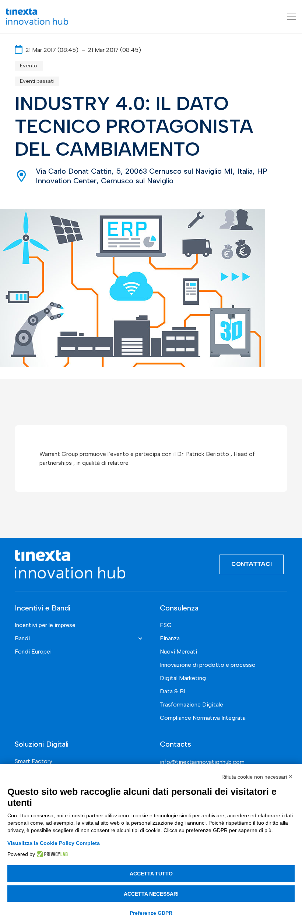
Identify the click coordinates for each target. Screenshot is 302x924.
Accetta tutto (151, 874)
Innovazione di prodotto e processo (208, 664)
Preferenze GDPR (151, 913)
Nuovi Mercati (178, 651)
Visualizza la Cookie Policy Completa (53, 843)
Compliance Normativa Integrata (203, 717)
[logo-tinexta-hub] (37, 16)
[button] (291, 16)
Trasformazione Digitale (191, 704)
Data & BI (172, 691)
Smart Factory (33, 761)
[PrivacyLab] (51, 854)
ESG (166, 625)
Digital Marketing (183, 678)
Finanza (170, 638)
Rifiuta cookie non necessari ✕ (257, 777)
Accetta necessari (151, 894)
